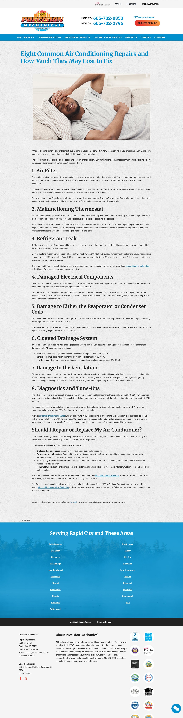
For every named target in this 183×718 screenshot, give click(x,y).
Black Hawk (127, 544)
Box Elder (55, 551)
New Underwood (127, 570)
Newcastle (55, 576)
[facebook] (20, 678)
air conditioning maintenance (52, 416)
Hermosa (55, 557)
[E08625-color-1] (42, 11)
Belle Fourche (55, 544)
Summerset (127, 596)
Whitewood (55, 609)
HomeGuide (73, 502)
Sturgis (55, 596)
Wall (128, 602)
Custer (128, 551)
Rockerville (55, 589)
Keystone (127, 564)
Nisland (55, 583)
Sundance (55, 602)
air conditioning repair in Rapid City (53, 487)
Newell (127, 576)
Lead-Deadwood (55, 570)
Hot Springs (55, 564)
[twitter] (26, 678)
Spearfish (127, 589)
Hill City (127, 557)
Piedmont (127, 583)
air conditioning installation (137, 266)
